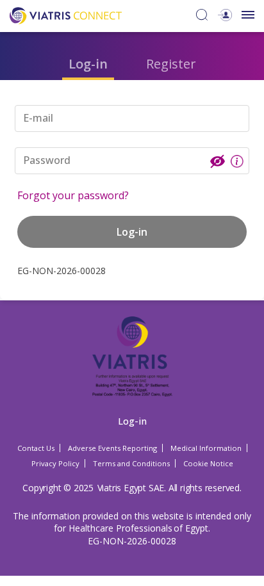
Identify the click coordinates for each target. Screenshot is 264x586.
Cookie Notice (208, 463)
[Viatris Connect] (66, 14)
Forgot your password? (73, 195)
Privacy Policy (55, 463)
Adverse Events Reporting (112, 448)
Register (171, 63)
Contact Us (35, 448)
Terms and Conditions (131, 463)
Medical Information (206, 448)
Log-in (88, 63)
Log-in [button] (132, 232)
